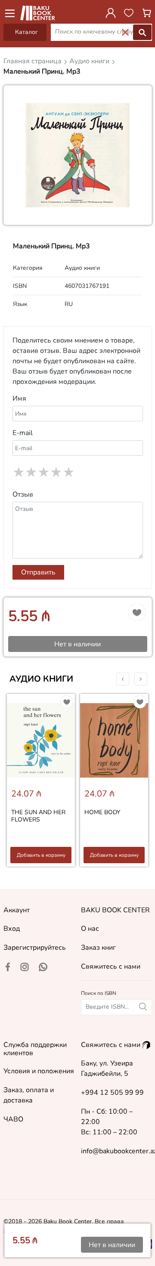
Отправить (38, 572)
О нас (90, 928)
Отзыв (22, 494)
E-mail (22, 433)
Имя (19, 398)
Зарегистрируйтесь (34, 947)
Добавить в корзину (41, 855)
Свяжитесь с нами (110, 966)
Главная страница (33, 61)
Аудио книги (41, 679)
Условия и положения (38, 1071)
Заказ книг (98, 947)
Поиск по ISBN (98, 993)
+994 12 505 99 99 (112, 1092)
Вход (11, 928)
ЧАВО (13, 1119)
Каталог (26, 32)
